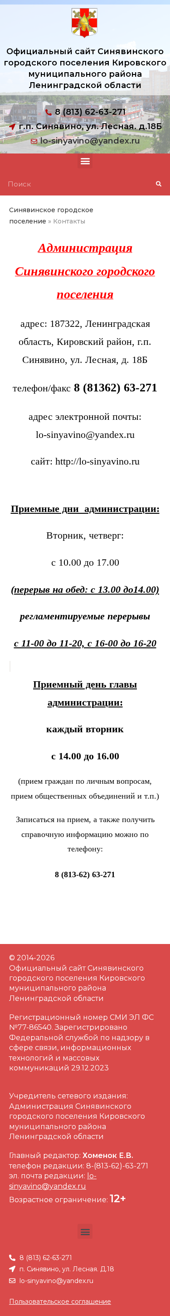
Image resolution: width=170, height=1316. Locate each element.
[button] (85, 160)
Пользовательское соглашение (60, 1301)
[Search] (158, 184)
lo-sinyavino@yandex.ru (90, 141)
